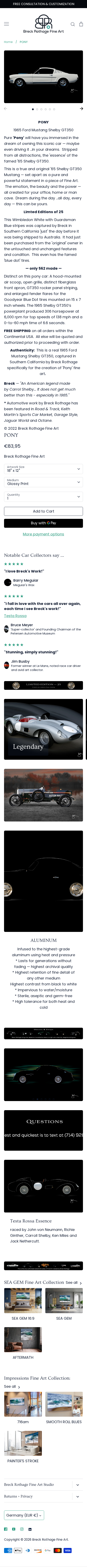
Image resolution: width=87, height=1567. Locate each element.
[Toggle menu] (6, 24)
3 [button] (41, 109)
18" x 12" (13, 470)
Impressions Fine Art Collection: (37, 1378)
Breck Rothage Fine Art (24, 456)
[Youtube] (14, 1529)
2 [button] (37, 109)
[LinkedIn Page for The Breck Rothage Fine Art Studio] (30, 1529)
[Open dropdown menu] (77, 1484)
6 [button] (54, 109)
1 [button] (33, 109)
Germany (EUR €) (22, 1515)
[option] (43, 76)
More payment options (43, 534)
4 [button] (46, 109)
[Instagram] (22, 1529)
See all (72, 1282)
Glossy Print (18, 483)
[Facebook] (6, 1529)
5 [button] (50, 109)
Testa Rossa (15, 615)
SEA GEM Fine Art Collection (34, 1282)
